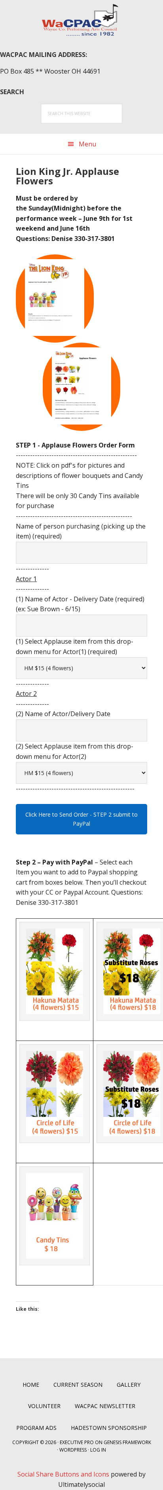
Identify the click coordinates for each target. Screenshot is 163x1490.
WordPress (73, 1449)
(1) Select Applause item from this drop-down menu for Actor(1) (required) (74, 646)
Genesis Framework (127, 1442)
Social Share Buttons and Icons (63, 1474)
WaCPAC (81, 20)
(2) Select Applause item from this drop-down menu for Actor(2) (74, 751)
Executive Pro (77, 1442)
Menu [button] (87, 144)
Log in (98, 1449)
